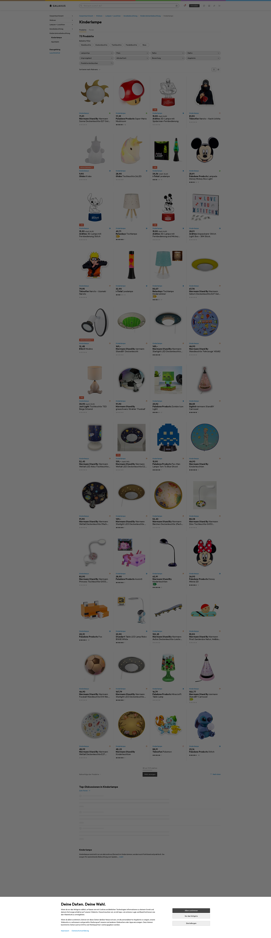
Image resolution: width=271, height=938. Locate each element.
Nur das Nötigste (191, 916)
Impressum (65, 931)
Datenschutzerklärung (80, 931)
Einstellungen (191, 923)
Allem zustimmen (191, 911)
